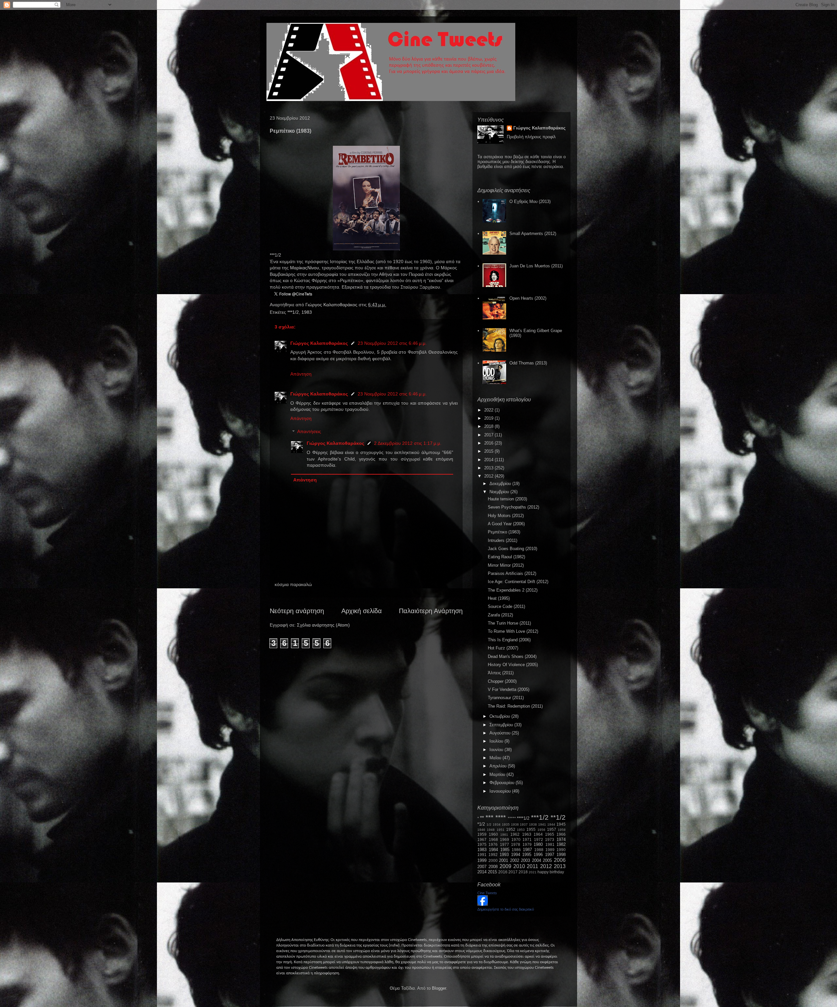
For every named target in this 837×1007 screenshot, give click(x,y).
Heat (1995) (499, 598)
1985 (504, 849)
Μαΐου (496, 757)
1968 (493, 839)
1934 (497, 824)
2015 (489, 451)
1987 (527, 849)
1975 (482, 844)
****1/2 (523, 818)
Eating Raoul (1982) (506, 556)
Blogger (439, 988)
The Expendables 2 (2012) (513, 590)
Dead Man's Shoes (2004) (512, 656)
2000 (493, 860)
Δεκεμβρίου (500, 483)
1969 (504, 839)
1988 (538, 850)
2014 (489, 459)
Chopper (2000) (502, 681)
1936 (515, 824)
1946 (481, 829)
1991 (482, 854)
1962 (515, 834)
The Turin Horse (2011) (509, 623)
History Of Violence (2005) (513, 664)
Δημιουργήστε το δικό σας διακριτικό (505, 909)
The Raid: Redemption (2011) (515, 706)
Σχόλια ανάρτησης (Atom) (323, 625)
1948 (491, 829)
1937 (524, 824)
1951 (500, 829)
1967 (482, 839)
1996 (538, 854)
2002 (514, 860)
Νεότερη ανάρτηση (297, 610)
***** (512, 818)
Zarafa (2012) (500, 615)
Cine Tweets (487, 893)
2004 (536, 860)
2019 (489, 418)
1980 (538, 844)
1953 (521, 829)
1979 (527, 844)
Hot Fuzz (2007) (503, 648)
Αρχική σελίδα (361, 610)
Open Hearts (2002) (527, 298)
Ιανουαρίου (500, 791)
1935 (506, 824)
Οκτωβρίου (500, 716)
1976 (493, 844)
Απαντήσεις (309, 431)
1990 (561, 850)
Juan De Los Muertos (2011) (536, 265)
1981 (550, 844)
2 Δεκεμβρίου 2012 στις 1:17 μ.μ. (407, 443)
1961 (504, 834)
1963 (526, 834)
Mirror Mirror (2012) (506, 565)
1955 (531, 829)
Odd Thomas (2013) (528, 363)
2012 (489, 476)
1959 (482, 834)
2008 (493, 866)
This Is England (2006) (509, 639)
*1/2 (481, 824)
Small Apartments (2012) (532, 233)
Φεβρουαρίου (502, 782)
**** (500, 817)
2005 (547, 860)
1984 (493, 849)
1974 (561, 839)
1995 (526, 854)
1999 (482, 860)
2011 (532, 866)
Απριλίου (498, 766)
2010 (519, 866)
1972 (538, 839)
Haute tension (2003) (507, 498)
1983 (306, 312)
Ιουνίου (496, 749)
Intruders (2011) (502, 540)
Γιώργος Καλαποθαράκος (332, 304)
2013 (489, 467)
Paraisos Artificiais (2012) (512, 573)
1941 (542, 824)
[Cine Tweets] (482, 904)
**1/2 (558, 817)
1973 (549, 839)
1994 (515, 854)
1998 (561, 854)
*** (489, 817)
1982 (561, 844)
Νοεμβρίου (499, 491)
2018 (489, 426)
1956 (541, 829)
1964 (538, 834)
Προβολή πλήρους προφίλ (531, 136)
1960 (493, 834)
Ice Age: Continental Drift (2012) (518, 581)
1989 (550, 850)
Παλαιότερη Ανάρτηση (431, 610)
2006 (560, 860)
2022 (489, 410)
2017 (489, 434)
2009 (505, 866)
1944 (551, 824)
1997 (549, 854)
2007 (482, 866)
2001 (503, 860)
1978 (515, 844)
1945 (561, 824)
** (482, 818)
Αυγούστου (500, 732)
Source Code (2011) (506, 606)
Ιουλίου (496, 741)
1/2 (489, 824)
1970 (516, 839)
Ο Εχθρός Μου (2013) (530, 201)
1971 (527, 839)
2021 (533, 872)
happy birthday (551, 872)
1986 (516, 850)
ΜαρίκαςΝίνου (304, 267)
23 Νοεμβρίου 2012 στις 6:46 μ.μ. (392, 343)
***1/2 (293, 312)
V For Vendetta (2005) (508, 689)
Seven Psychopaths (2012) (513, 507)
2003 (525, 860)
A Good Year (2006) (506, 523)
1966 (561, 834)
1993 (504, 854)
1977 (504, 844)
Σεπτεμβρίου (501, 724)
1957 (551, 829)
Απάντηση (301, 374)
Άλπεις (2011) (501, 672)
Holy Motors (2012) (506, 515)
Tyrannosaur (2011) (506, 697)
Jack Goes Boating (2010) (512, 548)
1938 (533, 824)
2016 (489, 443)
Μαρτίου (497, 774)
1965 (549, 834)
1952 (510, 829)
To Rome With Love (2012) (513, 631)
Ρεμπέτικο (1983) (504, 531)
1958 (562, 829)
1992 (493, 854)
